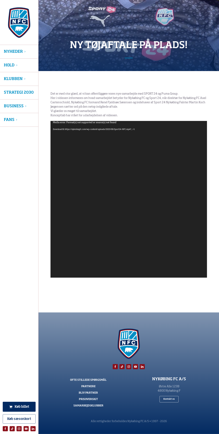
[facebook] (5, 428)
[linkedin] (33, 428)
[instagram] (19, 428)
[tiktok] (12, 428)
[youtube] (26, 428)
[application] (129, 199)
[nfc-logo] (19, 22)
